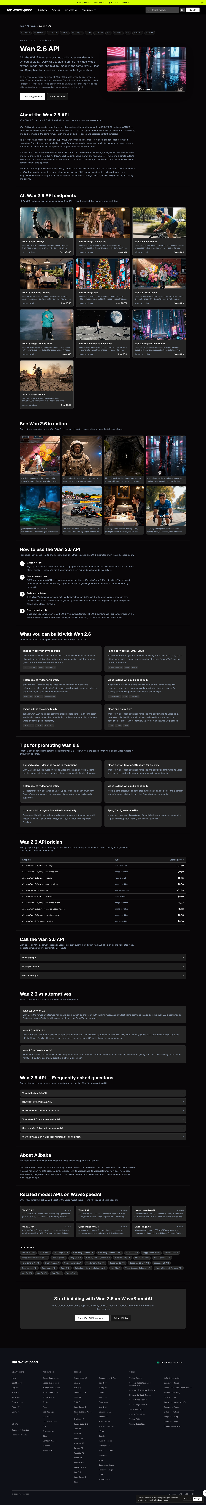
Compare (118, 33)
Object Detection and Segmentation (140, 1384)
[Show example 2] (143, 89)
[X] (193, 1494)
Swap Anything (136, 1409)
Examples (53, 33)
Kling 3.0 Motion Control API (98, 1258)
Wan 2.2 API (42, 1273)
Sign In (192, 10)
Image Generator (51, 1378)
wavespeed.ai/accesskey (56, 944)
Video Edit (134, 1419)
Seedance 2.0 (80, 1467)
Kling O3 (103, 1388)
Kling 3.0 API (75, 1258)
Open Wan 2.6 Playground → (92, 1318)
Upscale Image (171, 1421)
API (108, 33)
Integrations (49, 1431)
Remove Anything (172, 1392)
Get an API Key (121, 1318)
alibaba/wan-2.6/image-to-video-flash (41, 903)
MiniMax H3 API (142, 1258)
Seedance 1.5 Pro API (95, 1263)
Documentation (50, 1421)
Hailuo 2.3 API (132, 1252)
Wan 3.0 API (71, 1273)
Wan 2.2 (102, 1407)
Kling (101, 1431)
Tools (45, 1402)
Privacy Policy (19, 1435)
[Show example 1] (141, 89)
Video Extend (135, 1378)
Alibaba (138, 33)
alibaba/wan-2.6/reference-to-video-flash (43, 909)
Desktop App (48, 1412)
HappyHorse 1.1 (81, 1424)
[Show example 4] (146, 89)
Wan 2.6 (102, 1383)
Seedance (103, 1417)
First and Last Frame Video (178, 1388)
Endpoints (39, 33)
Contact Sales (50, 1441)
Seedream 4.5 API (29, 1268)
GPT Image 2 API (61, 1252)
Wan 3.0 (77, 1388)
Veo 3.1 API (115, 1268)
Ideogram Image (106, 1465)
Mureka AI (78, 1448)
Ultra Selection (137, 1424)
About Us (16, 1407)
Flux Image (104, 1421)
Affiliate (47, 1450)
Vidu (101, 1460)
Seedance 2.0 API (117, 1263)
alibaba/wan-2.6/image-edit (36, 890)
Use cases (77, 33)
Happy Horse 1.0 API (151, 1252)
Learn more (163, 1500)
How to (65, 33)
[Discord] (186, 1494)
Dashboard (17, 1383)
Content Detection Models (142, 1390)
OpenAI (102, 1392)
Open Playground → (32, 96)
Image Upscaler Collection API (34, 1258)
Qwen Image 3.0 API (72, 1263)
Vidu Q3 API (27, 1273)
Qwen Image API (52, 1263)
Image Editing (171, 1417)
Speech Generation (173, 1426)
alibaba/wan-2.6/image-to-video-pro (40, 872)
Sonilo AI (78, 1438)
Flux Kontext (105, 1441)
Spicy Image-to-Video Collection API (90, 1268)
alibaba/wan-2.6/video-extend (37, 878)
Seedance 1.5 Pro (107, 1378)
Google (102, 1436)
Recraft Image (106, 1470)
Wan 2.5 (102, 1397)
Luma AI (77, 1429)
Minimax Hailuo (106, 1426)
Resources (87, 10)
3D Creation (170, 1397)
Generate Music (171, 1383)
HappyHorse (79, 1462)
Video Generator (51, 1383)
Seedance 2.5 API (161, 1263)
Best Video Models (138, 1400)
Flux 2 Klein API (28, 1252)
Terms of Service (20, 1430)
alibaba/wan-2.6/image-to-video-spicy (41, 915)
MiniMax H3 (79, 1419)
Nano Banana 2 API (162, 1258)
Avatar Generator (51, 1388)
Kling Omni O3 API (122, 1258)
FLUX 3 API (44, 1252)
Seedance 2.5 (80, 1392)
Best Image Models (138, 1404)
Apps (45, 1407)
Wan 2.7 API (56, 1273)
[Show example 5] (150, 89)
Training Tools (171, 1407)
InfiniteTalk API (58, 1258)
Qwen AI (102, 1474)
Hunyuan (102, 1455)
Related (150, 33)
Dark (174, 1494)
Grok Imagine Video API (83, 1252)
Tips (88, 33)
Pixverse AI (105, 1479)
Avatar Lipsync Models (175, 1402)
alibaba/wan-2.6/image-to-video (38, 921)
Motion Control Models (140, 1395)
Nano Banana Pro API (31, 1263)
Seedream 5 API (49, 1268)
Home (22, 26)
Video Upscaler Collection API (138, 1268)
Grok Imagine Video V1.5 (83, 1413)
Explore (42, 10)
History (15, 1392)
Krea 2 (77, 1383)
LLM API (46, 1417)
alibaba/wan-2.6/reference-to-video (40, 884)
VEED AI (77, 1397)
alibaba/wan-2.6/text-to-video (37, 896)
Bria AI (77, 1433)
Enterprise (71, 10)
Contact (15, 1412)
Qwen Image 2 (80, 1477)
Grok (76, 1482)
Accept (197, 1499)
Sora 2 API (65, 1268)
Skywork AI (79, 1443)
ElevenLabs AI (80, 1378)
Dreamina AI (105, 1412)
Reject (187, 1499)
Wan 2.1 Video (106, 1450)
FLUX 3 (77, 1402)
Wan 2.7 (77, 1472)
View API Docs (57, 96)
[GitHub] (180, 1494)
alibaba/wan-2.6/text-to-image (37, 865)
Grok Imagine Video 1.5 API (109, 1252)
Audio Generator (51, 1392)
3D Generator (49, 1397)
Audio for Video (137, 1414)
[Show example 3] (145, 89)
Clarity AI (79, 1453)
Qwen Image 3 (80, 1407)
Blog (45, 1436)
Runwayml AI (105, 1445)
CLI (44, 1426)
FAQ (128, 33)
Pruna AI (78, 1458)
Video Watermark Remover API (169, 1268)
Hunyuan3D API (171, 1252)
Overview (25, 33)
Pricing (56, 10)
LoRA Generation (172, 1378)
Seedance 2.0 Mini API (139, 1263)
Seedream (103, 1402)
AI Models (31, 26)
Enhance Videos (171, 1412)
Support (46, 1445)
